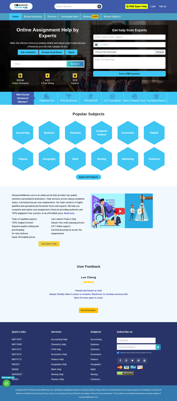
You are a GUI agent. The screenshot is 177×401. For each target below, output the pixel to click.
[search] (99, 6)
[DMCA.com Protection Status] (125, 373)
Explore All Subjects (88, 177)
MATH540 (17, 344)
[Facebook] (120, 360)
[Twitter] (132, 360)
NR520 (15, 379)
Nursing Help (57, 374)
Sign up (162, 6)
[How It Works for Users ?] (122, 210)
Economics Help (59, 354)
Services (52, 16)
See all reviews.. (88, 310)
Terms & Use (54, 393)
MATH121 (17, 349)
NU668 (15, 369)
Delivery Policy (66, 393)
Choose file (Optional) (105, 52)
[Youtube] (138, 360)
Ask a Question (28, 52)
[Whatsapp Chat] (6, 383)
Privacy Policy (42, 393)
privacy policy (135, 353)
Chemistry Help (58, 344)
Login (153, 6)
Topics (71, 52)
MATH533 (17, 339)
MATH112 (17, 359)
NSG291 (16, 364)
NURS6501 (17, 374)
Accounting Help (59, 339)
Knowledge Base (69, 16)
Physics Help (57, 379)
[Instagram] (126, 360)
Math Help (56, 369)
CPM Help (56, 349)
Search (76, 64)
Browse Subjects (112, 16)
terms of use (146, 353)
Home (15, 16)
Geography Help (59, 364)
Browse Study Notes (52, 52)
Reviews (90, 16)
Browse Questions (33, 16)
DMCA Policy (31, 393)
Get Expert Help (49, 244)
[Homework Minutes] (21, 6)
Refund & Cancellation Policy (84, 393)
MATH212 (17, 354)
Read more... (70, 213)
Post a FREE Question (129, 73)
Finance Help (57, 359)
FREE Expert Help (138, 6)
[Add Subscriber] (158, 347)
